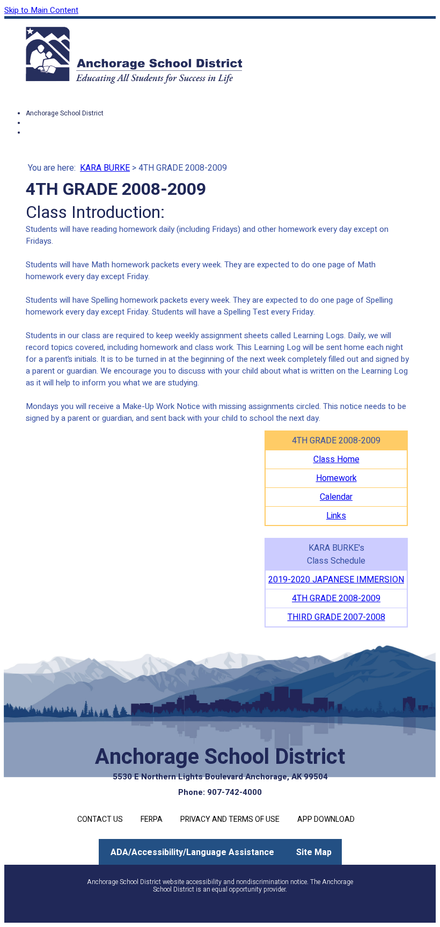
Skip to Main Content (41, 10)
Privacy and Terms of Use (230, 819)
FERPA (152, 819)
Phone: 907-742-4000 (220, 792)
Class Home (336, 459)
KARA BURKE (105, 168)
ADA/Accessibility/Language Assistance (192, 852)
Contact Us (100, 819)
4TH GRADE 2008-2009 (336, 598)
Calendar (336, 497)
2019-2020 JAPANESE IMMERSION (336, 579)
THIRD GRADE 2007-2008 (336, 617)
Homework (336, 478)
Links (336, 515)
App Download (326, 819)
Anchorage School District (65, 113)
